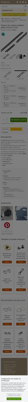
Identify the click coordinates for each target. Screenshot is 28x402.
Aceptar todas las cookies (14, 398)
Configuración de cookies (14, 395)
